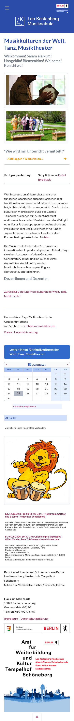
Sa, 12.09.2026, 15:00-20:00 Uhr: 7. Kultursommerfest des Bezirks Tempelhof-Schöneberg (35, 515)
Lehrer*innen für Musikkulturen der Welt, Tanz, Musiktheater (34, 352)
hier (46, 237)
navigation (7, 8)
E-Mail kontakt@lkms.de (40, 326)
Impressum (11, 618)
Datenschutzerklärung (34, 618)
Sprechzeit (44, 179)
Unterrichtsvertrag (26, 332)
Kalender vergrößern (24, 406)
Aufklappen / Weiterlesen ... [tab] (25, 158)
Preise (8, 332)
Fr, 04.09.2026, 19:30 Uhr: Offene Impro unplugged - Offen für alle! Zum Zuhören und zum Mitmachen (34, 538)
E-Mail (62, 175)
